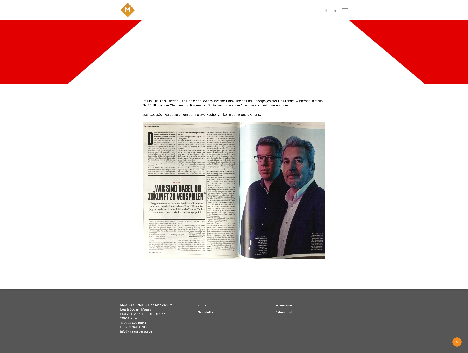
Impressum (283, 305)
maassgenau (132, 58)
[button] (345, 10)
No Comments (333, 54)
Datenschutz (284, 312)
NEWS (178, 58)
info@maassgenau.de (136, 331)
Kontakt (204, 305)
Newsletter (206, 312)
